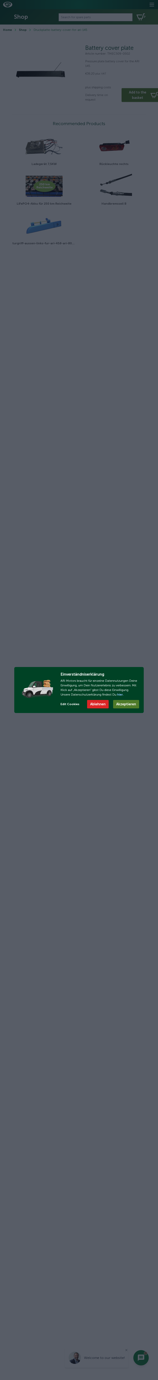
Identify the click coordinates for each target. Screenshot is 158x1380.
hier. (120, 694)
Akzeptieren (126, 704)
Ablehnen (98, 704)
